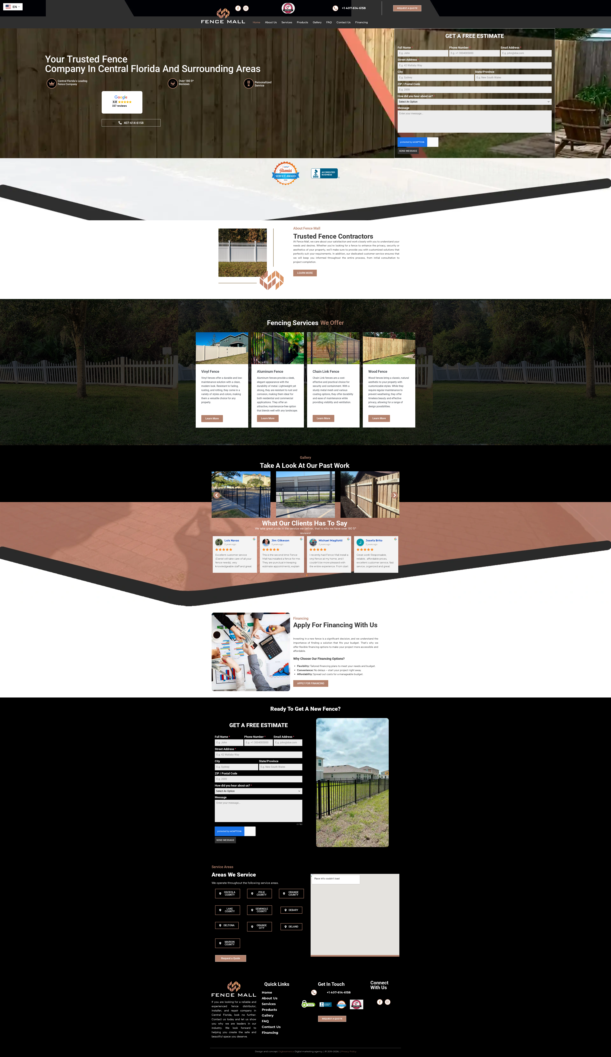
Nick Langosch (376, 540)
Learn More (212, 418)
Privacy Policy (348, 1051)
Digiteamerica (286, 1051)
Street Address (408, 59)
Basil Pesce (232, 540)
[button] (122, 101)
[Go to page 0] (301, 575)
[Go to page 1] (304, 575)
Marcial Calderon (330, 540)
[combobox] (475, 102)
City (400, 72)
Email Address (511, 47)
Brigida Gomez (282, 540)
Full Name (405, 47)
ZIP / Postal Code (409, 84)
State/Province (484, 72)
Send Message (408, 151)
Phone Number (460, 47)
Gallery (305, 458)
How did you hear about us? (416, 96)
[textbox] (472, 102)
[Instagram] (387, 1002)
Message (403, 108)
